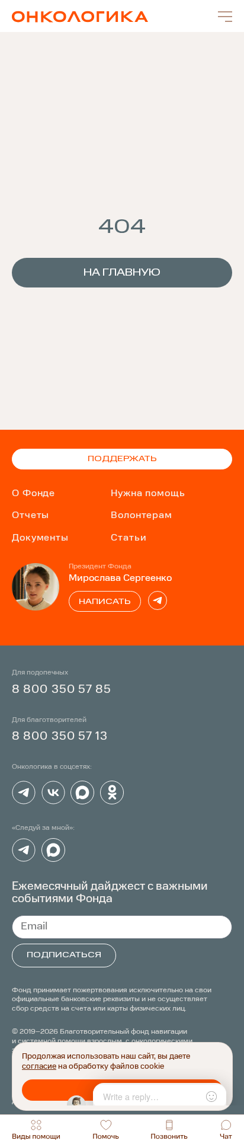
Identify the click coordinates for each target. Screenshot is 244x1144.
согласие (39, 1066)
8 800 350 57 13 (60, 736)
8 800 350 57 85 (62, 689)
